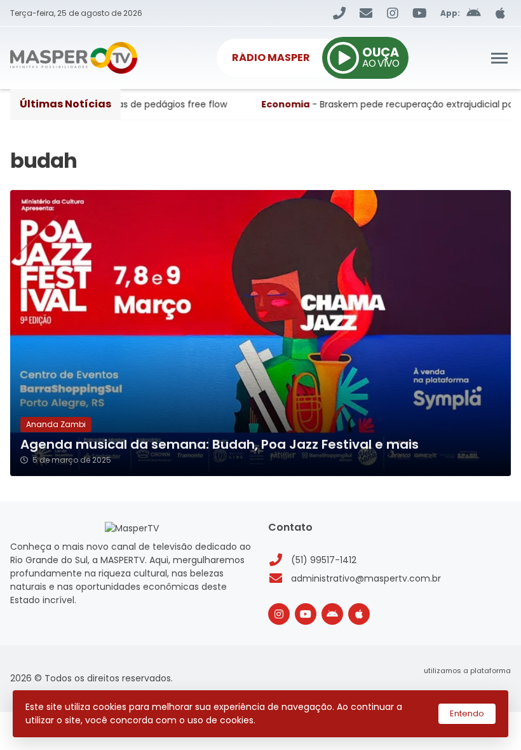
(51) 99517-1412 (323, 560)
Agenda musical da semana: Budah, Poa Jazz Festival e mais (219, 444)
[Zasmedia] (479, 686)
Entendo (467, 713)
